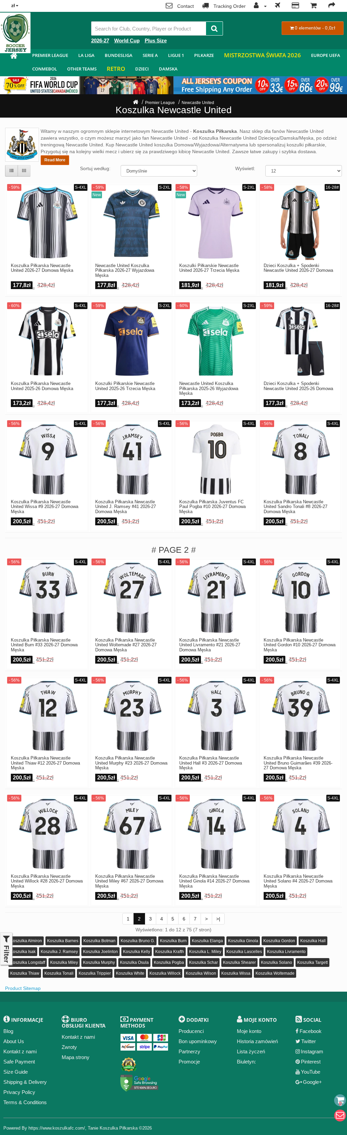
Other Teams (82, 69)
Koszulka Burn (173, 940)
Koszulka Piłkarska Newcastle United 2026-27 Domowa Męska (42, 268)
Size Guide (15, 1072)
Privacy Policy (19, 1092)
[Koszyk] (313, 6)
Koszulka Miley (64, 962)
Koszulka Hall (313, 940)
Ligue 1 (176, 55)
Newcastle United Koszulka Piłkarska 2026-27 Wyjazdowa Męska (124, 270)
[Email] (340, 1115)
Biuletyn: (246, 1062)
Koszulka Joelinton (100, 951)
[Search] (214, 28)
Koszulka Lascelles (244, 951)
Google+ (312, 1082)
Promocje (189, 1062)
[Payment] (295, 6)
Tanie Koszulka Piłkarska (113, 1128)
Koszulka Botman (99, 940)
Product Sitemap (23, 988)
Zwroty (69, 1047)
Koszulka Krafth (169, 951)
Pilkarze (204, 55)
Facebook (311, 1031)
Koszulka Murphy (99, 962)
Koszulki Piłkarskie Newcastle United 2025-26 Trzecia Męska (125, 386)
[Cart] (340, 1100)
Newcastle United (198, 102)
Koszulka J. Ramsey (59, 951)
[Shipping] (277, 6)
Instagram (312, 1051)
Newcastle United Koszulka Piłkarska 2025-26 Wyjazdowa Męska (208, 388)
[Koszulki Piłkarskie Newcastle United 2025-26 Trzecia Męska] (131, 341)
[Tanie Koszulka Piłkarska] (13, 56)
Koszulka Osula (134, 962)
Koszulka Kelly (136, 951)
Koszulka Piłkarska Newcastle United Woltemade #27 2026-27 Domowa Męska (126, 645)
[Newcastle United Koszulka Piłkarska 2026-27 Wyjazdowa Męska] (131, 223)
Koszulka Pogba (169, 962)
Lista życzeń (251, 1051)
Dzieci (142, 69)
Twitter (308, 1041)
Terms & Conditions (25, 1102)
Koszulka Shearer (239, 962)
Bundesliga (118, 55)
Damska (168, 69)
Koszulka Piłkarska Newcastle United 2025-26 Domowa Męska (42, 386)
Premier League (50, 55)
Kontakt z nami (20, 1051)
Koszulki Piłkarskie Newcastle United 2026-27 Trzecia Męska (209, 268)
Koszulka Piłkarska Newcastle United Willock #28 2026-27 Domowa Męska (47, 881)
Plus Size (156, 40)
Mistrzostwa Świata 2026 (262, 55)
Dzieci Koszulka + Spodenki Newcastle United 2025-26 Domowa (298, 386)
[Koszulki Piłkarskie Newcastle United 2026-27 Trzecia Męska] (216, 223)
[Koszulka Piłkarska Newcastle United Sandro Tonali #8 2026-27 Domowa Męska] (300, 459)
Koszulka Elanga (207, 940)
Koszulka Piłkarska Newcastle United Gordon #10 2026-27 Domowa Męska (299, 645)
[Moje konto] (258, 6)
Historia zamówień (257, 1041)
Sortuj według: (95, 168)
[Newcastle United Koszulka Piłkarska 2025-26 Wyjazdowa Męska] (216, 341)
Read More (54, 160)
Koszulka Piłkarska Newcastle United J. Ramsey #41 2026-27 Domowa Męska (125, 507)
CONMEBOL (44, 69)
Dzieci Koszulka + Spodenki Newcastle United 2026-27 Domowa (298, 268)
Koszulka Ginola (243, 940)
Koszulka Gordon (279, 940)
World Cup (127, 40)
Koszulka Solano (276, 962)
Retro (116, 69)
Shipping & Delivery (25, 1082)
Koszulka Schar (203, 962)
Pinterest (311, 1062)
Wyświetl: (245, 168)
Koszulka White (130, 973)
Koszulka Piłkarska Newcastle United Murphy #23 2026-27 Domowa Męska (131, 763)
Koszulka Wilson (201, 973)
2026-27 (100, 40)
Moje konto (249, 1031)
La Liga (86, 55)
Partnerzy (189, 1051)
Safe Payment (19, 1062)
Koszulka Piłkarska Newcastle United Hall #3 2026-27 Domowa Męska (210, 763)
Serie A (150, 55)
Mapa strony (75, 1057)
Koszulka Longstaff (27, 962)
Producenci (191, 1031)
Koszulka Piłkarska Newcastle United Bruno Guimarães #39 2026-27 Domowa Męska (298, 763)
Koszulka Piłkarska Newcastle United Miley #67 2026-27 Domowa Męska (129, 881)
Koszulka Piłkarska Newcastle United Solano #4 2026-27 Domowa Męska (298, 881)
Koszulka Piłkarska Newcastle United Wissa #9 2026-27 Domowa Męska (44, 507)
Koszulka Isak (23, 951)
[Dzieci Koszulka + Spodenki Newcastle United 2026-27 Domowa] (300, 223)
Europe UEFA (325, 55)
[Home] (135, 102)
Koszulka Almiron (26, 940)
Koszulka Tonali (59, 973)
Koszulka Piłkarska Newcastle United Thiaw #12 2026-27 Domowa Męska (45, 763)
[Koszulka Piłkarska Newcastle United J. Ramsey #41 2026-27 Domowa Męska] (131, 459)
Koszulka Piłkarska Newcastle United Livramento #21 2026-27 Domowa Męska (209, 645)
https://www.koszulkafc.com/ (56, 1128)
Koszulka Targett (312, 962)
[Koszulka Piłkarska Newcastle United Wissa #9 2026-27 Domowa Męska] (47, 459)
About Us (13, 1041)
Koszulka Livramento (286, 951)
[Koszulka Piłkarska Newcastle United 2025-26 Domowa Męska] (47, 341)
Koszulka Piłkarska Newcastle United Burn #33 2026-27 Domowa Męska (44, 645)
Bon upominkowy (198, 1041)
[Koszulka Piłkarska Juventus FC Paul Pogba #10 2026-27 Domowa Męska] (216, 459)
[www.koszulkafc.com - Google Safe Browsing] (139, 1082)
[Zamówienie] (332, 6)
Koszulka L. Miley (205, 951)
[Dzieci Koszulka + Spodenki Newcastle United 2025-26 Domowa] (300, 341)
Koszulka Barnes (62, 940)
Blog (8, 1031)
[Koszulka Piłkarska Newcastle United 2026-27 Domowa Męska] (47, 223)
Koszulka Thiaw (24, 973)
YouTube (310, 1072)
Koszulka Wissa (235, 973)
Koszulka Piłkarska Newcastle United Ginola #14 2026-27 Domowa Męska (214, 881)
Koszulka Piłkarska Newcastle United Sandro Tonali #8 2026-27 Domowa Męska (295, 507)
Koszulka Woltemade (275, 973)
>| (218, 918)
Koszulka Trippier (95, 973)
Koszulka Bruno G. (138, 940)
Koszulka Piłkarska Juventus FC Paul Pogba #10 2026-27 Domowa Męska (212, 507)
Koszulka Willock (165, 973)
